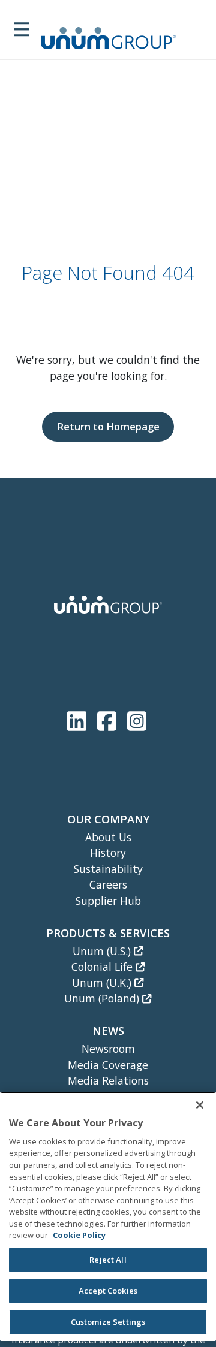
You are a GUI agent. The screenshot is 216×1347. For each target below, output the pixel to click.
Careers (108, 884)
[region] (108, 1216)
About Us (108, 837)
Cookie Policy (79, 1235)
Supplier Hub (108, 900)
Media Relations (108, 1080)
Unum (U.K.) (103, 982)
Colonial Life (103, 966)
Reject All (107, 1259)
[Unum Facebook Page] (109, 719)
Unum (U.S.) (103, 951)
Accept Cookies (108, 1290)
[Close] (200, 1105)
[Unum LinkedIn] (79, 719)
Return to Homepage (108, 426)
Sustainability (108, 869)
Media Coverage (108, 1065)
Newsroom (108, 1048)
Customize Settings (108, 1321)
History (108, 852)
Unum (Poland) (103, 998)
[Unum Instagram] (136, 719)
